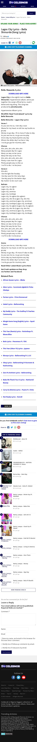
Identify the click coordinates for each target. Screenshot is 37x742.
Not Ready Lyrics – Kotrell (12, 397)
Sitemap (15, 693)
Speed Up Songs (16, 691)
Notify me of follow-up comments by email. (18, 644)
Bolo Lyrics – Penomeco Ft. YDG (15, 341)
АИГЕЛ (17, 721)
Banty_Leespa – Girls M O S (22, 515)
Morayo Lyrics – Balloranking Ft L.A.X (17, 356)
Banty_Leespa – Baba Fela (21, 506)
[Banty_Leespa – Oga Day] (6, 574)
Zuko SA (4, 729)
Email (3, 634)
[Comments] (33, 42)
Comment (5, 611)
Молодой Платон (19, 717)
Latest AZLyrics (10, 17)
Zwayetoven (5, 720)
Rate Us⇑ (22, 693)
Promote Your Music (28, 691)
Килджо (16, 727)
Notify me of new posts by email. (15, 648)
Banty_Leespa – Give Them (21, 555)
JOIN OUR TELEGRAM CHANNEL (19, 47)
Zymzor (24, 721)
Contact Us (11, 685)
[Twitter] (13, 42)
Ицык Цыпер (6, 730)
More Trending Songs (18, 590)
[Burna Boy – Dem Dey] (6, 478)
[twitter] (18, 677)
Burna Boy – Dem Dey (20, 474)
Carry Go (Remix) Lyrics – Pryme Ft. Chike (18, 390)
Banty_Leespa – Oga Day (21, 572)
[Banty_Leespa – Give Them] (6, 557)
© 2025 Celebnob (5, 696)
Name (3, 629)
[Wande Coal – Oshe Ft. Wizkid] (6, 488)
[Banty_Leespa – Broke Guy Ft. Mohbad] (6, 499)
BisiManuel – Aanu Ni (20, 439)
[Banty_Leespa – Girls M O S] (6, 519)
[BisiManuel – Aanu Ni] (6, 443)
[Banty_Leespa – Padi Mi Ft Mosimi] (6, 540)
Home (4, 6)
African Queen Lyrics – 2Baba (14, 280)
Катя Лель (20, 729)
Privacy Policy (20, 685)
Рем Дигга (32, 726)
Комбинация (6, 723)
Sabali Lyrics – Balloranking (13, 304)
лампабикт (16, 726)
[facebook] (13, 677)
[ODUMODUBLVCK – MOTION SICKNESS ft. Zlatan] (6, 467)
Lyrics (32, 688)
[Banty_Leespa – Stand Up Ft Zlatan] (6, 531)
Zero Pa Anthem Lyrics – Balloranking (17, 373)
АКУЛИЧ (4, 724)
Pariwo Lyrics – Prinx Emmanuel (15, 297)
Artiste (23, 6)
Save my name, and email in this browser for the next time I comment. (18, 639)
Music (13, 6)
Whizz (5, 36)
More (32, 6)
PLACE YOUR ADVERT (28, 24)
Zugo (16, 718)
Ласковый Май (18, 720)
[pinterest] (20, 42)
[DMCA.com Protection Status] (18, 734)
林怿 (23, 727)
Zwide (18, 724)
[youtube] (24, 677)
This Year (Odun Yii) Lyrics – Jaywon (16, 348)
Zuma (28, 727)
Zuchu (15, 723)
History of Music (5, 691)
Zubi (24, 726)
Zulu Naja (23, 718)
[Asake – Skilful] (6, 455)
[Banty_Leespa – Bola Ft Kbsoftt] (6, 583)
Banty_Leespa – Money (20, 563)
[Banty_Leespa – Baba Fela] (6, 508)
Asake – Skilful (17, 451)
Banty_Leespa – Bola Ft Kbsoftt (23, 580)
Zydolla (12, 724)
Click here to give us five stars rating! (24, 422)
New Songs (16, 688)
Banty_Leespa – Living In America (24, 547)
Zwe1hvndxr (5, 717)
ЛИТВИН (29, 729)
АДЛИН (12, 729)
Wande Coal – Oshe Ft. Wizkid (22, 486)
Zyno (11, 721)
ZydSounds (24, 723)
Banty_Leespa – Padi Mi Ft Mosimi (24, 538)
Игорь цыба (7, 727)
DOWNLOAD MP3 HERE (18, 93)
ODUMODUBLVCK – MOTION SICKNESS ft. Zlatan (22, 463)
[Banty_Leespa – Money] (6, 566)
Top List (9, 693)
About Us (3, 685)
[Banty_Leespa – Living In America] (6, 549)
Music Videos (24, 688)
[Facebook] (9, 42)
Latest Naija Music (6, 688)
